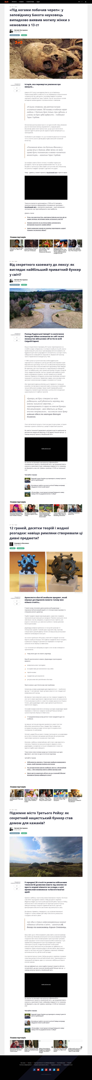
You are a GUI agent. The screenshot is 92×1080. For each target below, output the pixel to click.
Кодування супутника (56, 1064)
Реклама (69, 1062)
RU (82, 1)
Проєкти (14, 1)
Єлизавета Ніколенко (21, 543)
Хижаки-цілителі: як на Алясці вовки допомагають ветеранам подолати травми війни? (44, 224)
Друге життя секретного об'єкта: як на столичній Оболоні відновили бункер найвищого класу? (46, 774)
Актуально (20, 548)
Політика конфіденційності (25, 1064)
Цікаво (24, 35)
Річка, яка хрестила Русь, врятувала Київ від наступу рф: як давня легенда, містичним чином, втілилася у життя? (46, 218)
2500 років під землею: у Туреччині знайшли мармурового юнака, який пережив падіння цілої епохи (46, 763)
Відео (38, 1)
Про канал (23, 1062)
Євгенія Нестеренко (21, 30)
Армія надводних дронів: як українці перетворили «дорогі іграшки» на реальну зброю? (46, 229)
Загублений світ (15, 35)
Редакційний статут (68, 1064)
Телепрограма (30, 1)
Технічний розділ (61, 1062)
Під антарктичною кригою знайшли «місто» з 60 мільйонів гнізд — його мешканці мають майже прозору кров (46, 768)
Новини (21, 1)
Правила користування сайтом (41, 1064)
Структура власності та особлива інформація (44, 1062)
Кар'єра (29, 1062)
